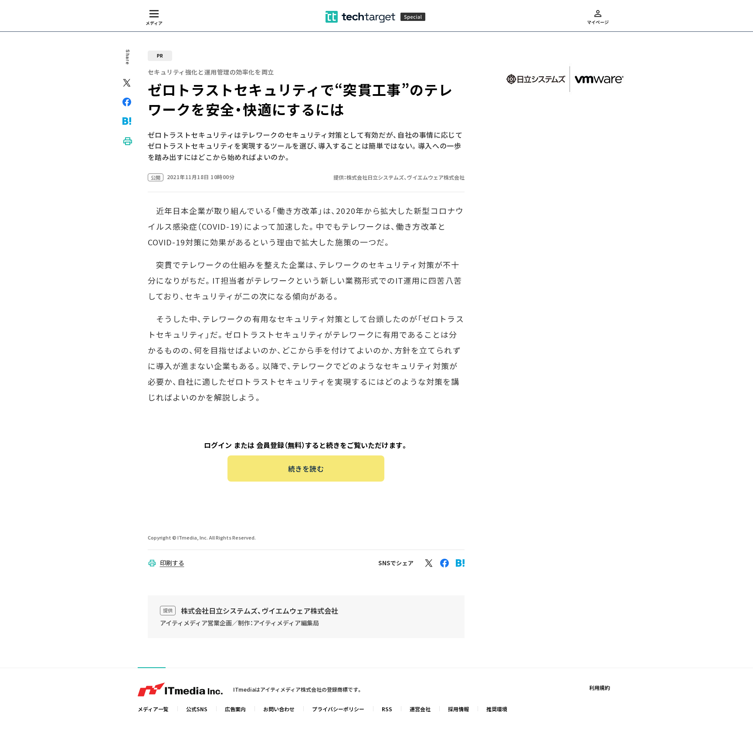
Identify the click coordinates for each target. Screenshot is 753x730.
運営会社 (420, 709)
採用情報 (458, 709)
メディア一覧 (153, 709)
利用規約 (599, 687)
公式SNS (196, 709)
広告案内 (235, 709)
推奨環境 (496, 709)
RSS (387, 709)
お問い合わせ (279, 709)
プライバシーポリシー (338, 709)
